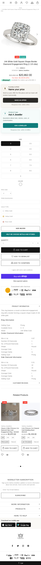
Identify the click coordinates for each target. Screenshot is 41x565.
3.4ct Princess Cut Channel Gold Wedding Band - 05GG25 (30, 430)
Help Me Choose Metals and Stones (20, 234)
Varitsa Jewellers (11, 3)
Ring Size (4, 190)
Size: (20, 139)
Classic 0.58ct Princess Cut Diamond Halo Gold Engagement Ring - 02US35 (10, 430)
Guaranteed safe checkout (20, 286)
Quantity (4, 240)
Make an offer (20, 100)
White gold (20, 184)
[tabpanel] (10, 431)
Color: (20, 181)
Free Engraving (7, 198)
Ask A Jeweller (20, 125)
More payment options (20, 281)
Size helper (20, 228)
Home (20, 7)
